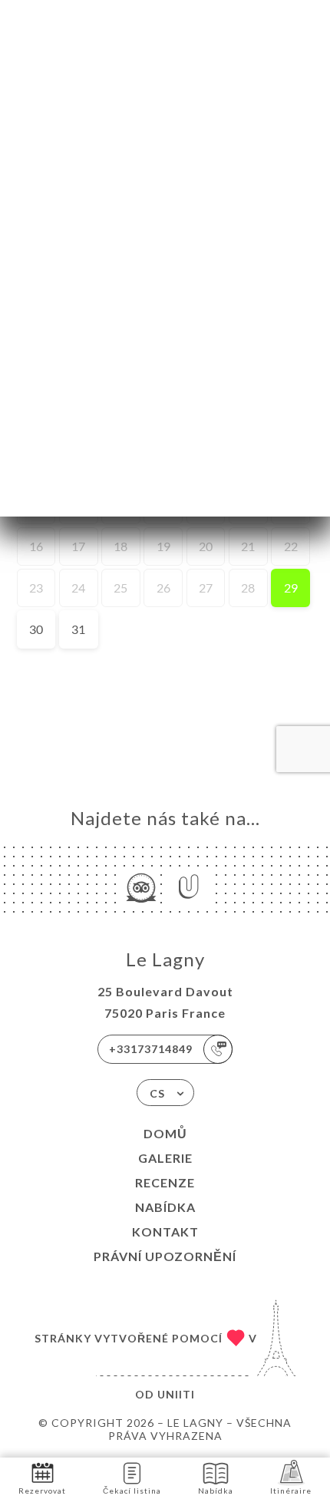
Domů (165, 1133)
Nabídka (165, 1207)
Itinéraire (291, 1490)
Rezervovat (42, 1490)
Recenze (165, 1182)
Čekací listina (132, 1490)
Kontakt (165, 1231)
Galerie (165, 1158)
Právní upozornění (165, 1256)
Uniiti (176, 1394)
